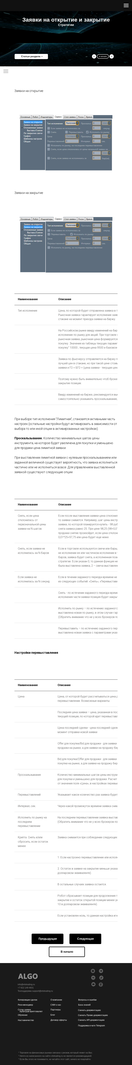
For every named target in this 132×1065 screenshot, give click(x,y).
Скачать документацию (89, 1010)
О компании (56, 1000)
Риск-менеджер (25, 1005)
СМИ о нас (56, 1005)
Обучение (23, 1015)
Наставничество (26, 1020)
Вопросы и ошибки (87, 1000)
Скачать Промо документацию (93, 1015)
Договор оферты (59, 1020)
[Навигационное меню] (126, 5)
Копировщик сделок (27, 1000)
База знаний (84, 1005)
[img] (93, 984)
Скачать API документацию (91, 1020)
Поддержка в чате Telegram (91, 1025)
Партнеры (56, 1009)
